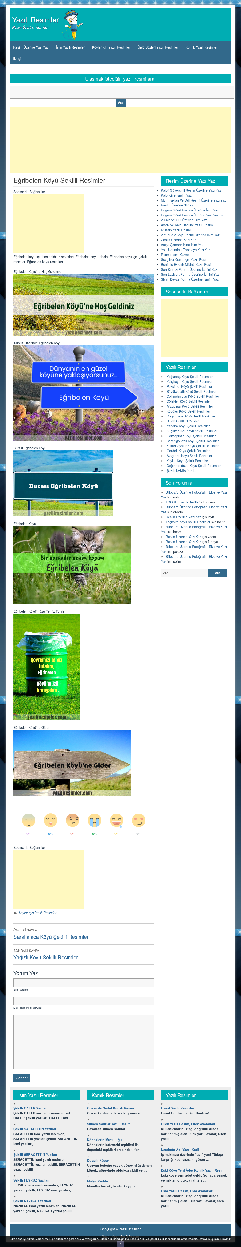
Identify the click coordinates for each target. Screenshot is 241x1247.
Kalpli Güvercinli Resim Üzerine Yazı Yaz (191, 190)
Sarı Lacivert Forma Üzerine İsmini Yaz (190, 274)
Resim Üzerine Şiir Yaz (178, 205)
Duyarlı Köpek (98, 1160)
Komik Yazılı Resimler (201, 47)
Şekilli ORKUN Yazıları (183, 421)
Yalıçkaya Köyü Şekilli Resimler (190, 381)
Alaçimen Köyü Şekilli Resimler (189, 455)
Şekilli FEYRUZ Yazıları (31, 1180)
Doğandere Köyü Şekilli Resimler (191, 416)
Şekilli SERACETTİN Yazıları (35, 1154)
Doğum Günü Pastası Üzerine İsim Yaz (190, 210)
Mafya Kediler (98, 1181)
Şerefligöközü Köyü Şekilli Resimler (193, 440)
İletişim (18, 58)
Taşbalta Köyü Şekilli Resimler (188, 521)
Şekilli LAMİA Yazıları (182, 470)
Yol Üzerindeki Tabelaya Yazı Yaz (185, 249)
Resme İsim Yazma (175, 254)
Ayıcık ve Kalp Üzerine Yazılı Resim (187, 225)
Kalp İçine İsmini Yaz (176, 195)
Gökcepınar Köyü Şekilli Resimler (191, 435)
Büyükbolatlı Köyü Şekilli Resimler (192, 391)
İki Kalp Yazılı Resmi (176, 229)
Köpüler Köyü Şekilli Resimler (188, 411)
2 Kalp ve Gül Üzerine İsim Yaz (184, 220)
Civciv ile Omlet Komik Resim (110, 1108)
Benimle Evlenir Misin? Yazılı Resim (187, 264)
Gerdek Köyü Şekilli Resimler (188, 450)
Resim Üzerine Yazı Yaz (30, 47)
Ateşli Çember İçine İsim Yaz (182, 244)
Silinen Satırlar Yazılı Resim (108, 1123)
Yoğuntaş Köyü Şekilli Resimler (190, 376)
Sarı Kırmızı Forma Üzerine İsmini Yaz (189, 269)
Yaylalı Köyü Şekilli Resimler (187, 460)
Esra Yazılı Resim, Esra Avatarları (187, 1191)
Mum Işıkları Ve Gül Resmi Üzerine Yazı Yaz (193, 200)
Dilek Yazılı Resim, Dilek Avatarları (188, 1123)
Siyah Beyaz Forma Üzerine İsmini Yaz (190, 279)
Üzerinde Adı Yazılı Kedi (180, 1149)
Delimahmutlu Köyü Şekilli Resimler (193, 396)
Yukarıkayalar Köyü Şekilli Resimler (193, 445)
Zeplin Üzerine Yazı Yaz (178, 239)
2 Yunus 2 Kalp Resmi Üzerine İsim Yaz (190, 234)
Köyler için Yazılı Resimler (111, 47)
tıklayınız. (225, 1239)
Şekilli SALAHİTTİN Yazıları (34, 1128)
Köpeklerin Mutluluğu (104, 1139)
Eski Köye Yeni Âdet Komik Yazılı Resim (192, 1170)
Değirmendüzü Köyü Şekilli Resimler (194, 465)
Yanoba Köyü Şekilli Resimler (188, 426)
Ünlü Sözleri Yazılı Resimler (158, 47)
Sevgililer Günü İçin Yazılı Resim (185, 259)
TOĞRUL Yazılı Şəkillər (183, 502)
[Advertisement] (120, 140)
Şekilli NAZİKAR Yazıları (32, 1200)
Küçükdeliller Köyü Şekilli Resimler (192, 431)
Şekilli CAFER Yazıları (30, 1108)
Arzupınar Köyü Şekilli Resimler (190, 406)
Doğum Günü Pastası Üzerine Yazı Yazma (192, 215)
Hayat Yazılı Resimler (177, 1108)
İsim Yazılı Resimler (70, 47)
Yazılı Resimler (35, 19)
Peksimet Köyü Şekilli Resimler (189, 386)
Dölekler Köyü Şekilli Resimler (189, 401)
